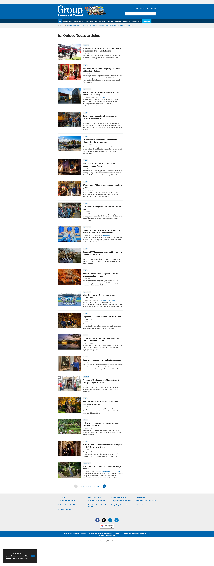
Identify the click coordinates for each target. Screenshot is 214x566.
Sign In (136, 8)
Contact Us (83, 25)
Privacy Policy (107, 533)
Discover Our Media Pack (67, 500)
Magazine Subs (151, 8)
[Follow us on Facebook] (97, 520)
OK (33, 556)
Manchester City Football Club (107, 300)
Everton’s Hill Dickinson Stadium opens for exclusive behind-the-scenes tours (102, 231)
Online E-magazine (92, 25)
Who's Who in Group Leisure (106, 25)
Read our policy (23, 558)
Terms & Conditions (95, 533)
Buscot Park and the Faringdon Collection (109, 471)
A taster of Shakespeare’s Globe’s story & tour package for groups (101, 381)
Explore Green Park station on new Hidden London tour (102, 317)
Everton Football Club (107, 235)
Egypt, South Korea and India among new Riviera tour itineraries (101, 339)
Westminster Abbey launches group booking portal (102, 186)
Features (86, 45)
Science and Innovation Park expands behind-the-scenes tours (100, 117)
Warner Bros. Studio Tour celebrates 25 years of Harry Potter (100, 164)
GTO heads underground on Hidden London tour (102, 207)
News (85, 65)
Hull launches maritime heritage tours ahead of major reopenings (100, 140)
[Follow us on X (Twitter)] (104, 520)
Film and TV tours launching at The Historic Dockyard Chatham (102, 253)
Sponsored (87, 89)
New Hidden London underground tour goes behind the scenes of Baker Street (102, 445)
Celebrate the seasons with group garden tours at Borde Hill (101, 424)
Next (104, 486)
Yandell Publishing (65, 509)
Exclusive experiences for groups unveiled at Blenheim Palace (102, 69)
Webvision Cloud (111, 541)
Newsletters (141, 497)
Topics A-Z (84, 533)
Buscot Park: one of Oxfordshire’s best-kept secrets (102, 467)
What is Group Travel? (94, 497)
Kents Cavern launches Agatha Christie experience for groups (100, 274)
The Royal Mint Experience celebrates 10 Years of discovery (101, 93)
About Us (69, 25)
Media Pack (76, 25)
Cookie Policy (118, 533)
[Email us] (116, 520)
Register (142, 8)
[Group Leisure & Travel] (70, 16)
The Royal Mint (102, 97)
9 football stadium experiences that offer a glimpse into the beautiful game (102, 49)
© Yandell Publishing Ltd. (107, 535)
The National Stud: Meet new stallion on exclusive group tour (100, 402)
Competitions (141, 505)
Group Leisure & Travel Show (68, 505)
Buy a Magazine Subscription (121, 505)
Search (154, 13)
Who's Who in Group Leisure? (96, 500)
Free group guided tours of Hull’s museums (102, 359)
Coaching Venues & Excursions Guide (123, 25)
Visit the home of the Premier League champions (99, 296)
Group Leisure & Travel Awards (146, 500)
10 (98, 486)
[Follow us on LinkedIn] (110, 520)
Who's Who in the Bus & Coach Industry (97, 505)
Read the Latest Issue (119, 497)
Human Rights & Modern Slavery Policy (136, 533)
